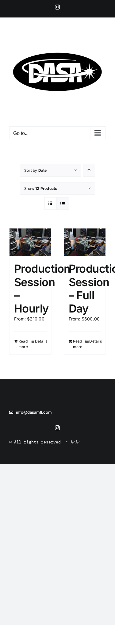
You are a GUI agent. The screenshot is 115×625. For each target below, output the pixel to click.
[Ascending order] (89, 170)
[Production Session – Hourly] (30, 242)
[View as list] (63, 203)
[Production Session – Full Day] (85, 242)
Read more (23, 344)
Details (41, 341)
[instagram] (58, 428)
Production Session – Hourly (42, 288)
